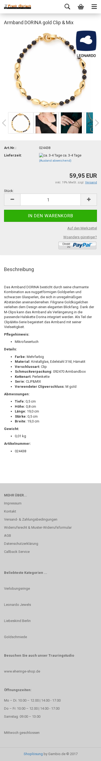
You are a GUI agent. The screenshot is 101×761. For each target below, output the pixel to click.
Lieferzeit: (13, 155)
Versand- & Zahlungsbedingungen (30, 519)
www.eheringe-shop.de (22, 671)
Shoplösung (33, 754)
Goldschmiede (15, 637)
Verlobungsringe (17, 588)
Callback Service (17, 552)
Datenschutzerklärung (21, 544)
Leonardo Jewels (17, 605)
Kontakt (10, 511)
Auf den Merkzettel (82, 228)
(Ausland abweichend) (55, 160)
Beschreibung (19, 269)
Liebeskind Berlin (17, 621)
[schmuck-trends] (17, 6)
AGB (7, 536)
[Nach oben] (86, 753)
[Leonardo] (50, 70)
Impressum (13, 503)
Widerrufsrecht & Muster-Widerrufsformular (38, 527)
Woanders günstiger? (80, 237)
